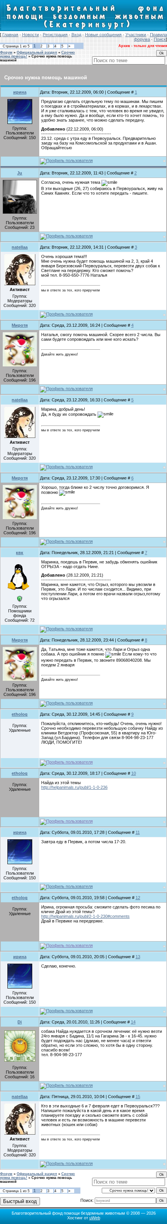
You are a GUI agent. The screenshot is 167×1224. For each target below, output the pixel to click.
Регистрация (55, 34)
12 (138, 897)
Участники (135, 34)
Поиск (160, 39)
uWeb (94, 1217)
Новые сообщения (103, 34)
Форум (6, 52)
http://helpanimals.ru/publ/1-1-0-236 (74, 787)
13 (138, 956)
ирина (19, 92)
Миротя (20, 325)
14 (133, 1022)
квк (19, 552)
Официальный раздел (37, 52)
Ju (19, 173)
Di (19, 1022)
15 (138, 1096)
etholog (20, 714)
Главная (10, 34)
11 (138, 832)
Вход (76, 34)
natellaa (20, 247)
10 (133, 773)
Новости (30, 34)
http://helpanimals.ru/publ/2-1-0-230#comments (85, 916)
